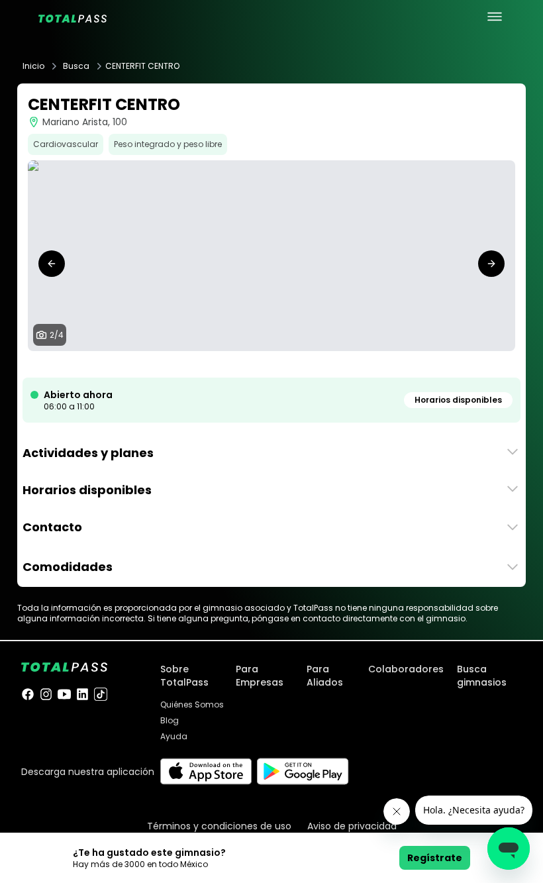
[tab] (255, 364)
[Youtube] (64, 694)
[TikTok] (100, 694)
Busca (76, 66)
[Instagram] (46, 694)
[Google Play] (303, 771)
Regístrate (434, 857)
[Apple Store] (206, 771)
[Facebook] (27, 694)
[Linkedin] (82, 694)
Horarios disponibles (458, 399)
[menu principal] (495, 16)
